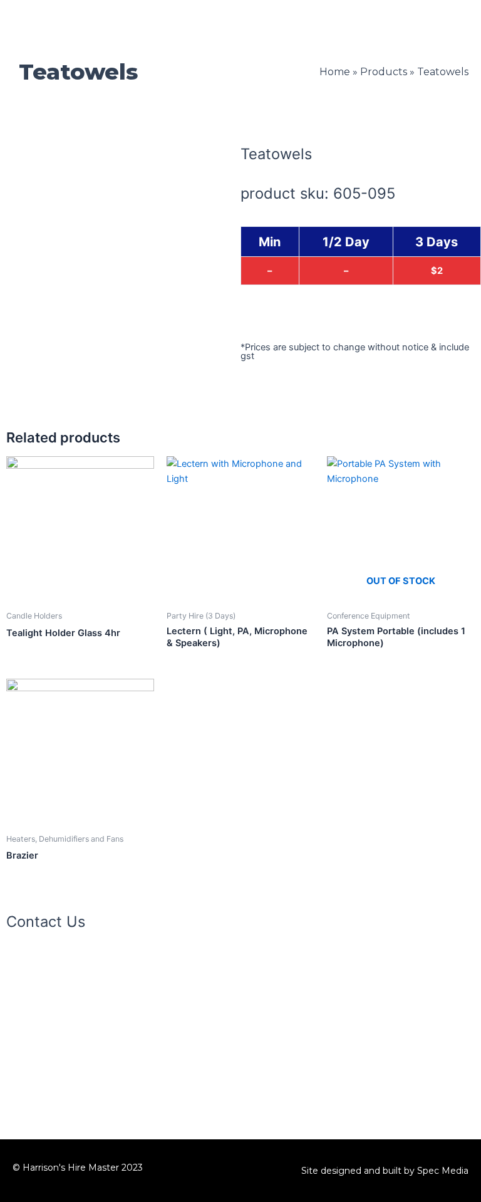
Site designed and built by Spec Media (384, 1170)
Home (334, 72)
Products (383, 72)
